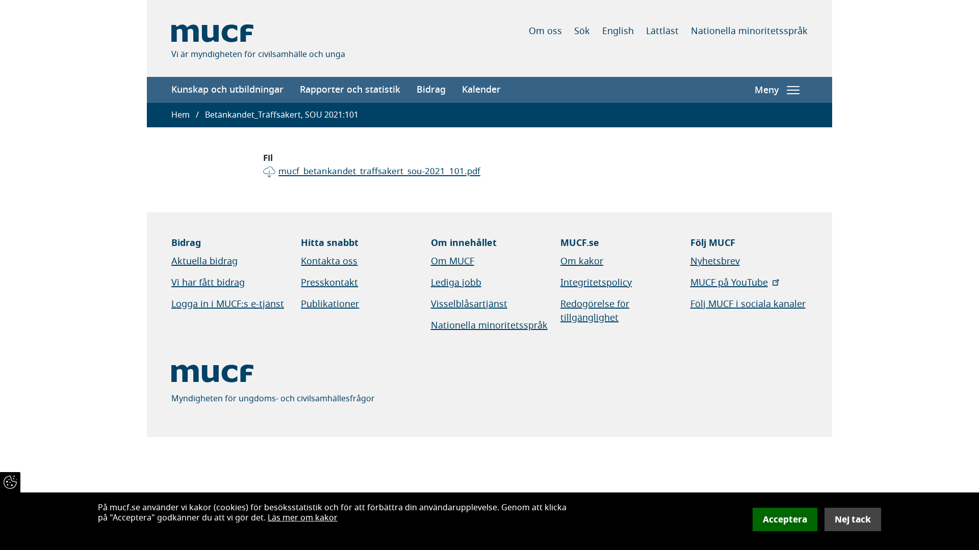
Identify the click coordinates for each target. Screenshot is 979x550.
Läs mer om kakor (303, 518)
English (618, 31)
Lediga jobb (456, 282)
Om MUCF (452, 261)
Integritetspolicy (596, 282)
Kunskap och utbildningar (227, 89)
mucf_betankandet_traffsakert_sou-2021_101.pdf (379, 171)
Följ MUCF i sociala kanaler (748, 304)
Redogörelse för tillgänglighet (594, 310)
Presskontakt (329, 282)
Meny (767, 90)
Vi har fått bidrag (208, 282)
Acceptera (785, 519)
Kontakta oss (329, 261)
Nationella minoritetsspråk (749, 31)
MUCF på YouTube (729, 282)
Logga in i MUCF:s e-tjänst (227, 304)
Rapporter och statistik (350, 89)
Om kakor (581, 261)
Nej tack (853, 519)
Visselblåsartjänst (469, 304)
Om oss (545, 31)
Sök (582, 31)
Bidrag (431, 89)
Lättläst (662, 31)
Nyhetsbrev (715, 261)
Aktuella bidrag (204, 261)
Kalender (481, 89)
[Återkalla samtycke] (10, 482)
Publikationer (330, 304)
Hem (180, 115)
